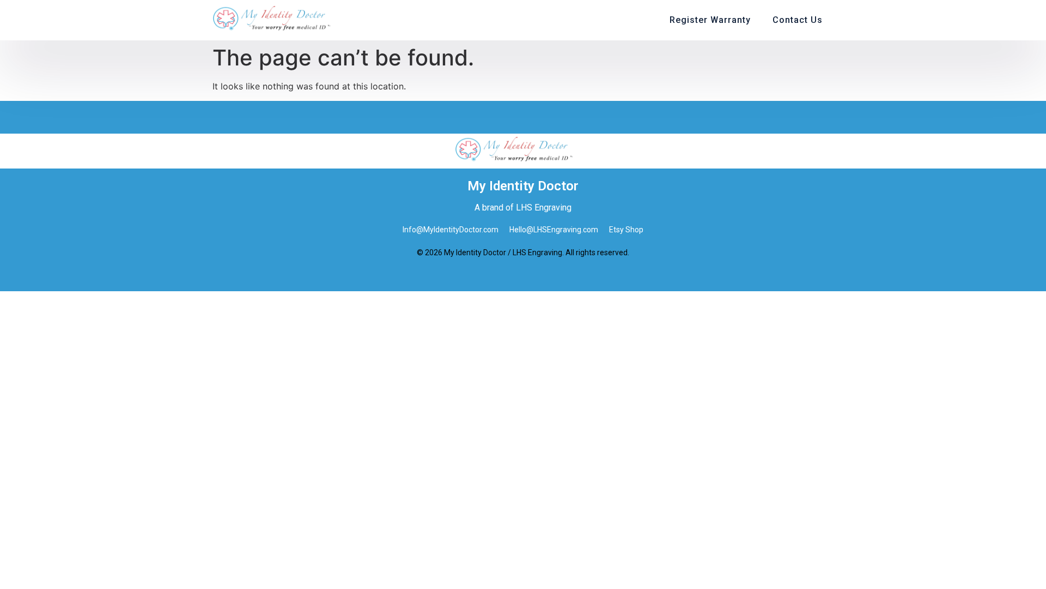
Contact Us (798, 20)
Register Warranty (710, 20)
